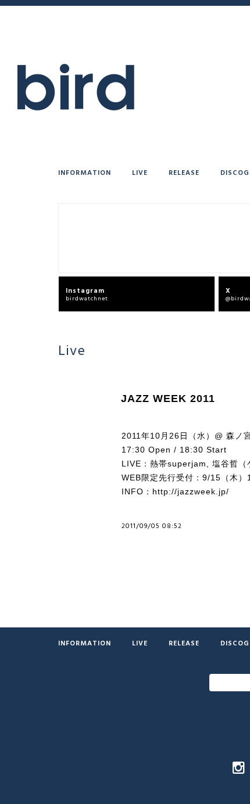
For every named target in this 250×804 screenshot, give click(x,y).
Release (184, 172)
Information (84, 172)
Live (140, 172)
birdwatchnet (87, 294)
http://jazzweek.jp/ (190, 491)
